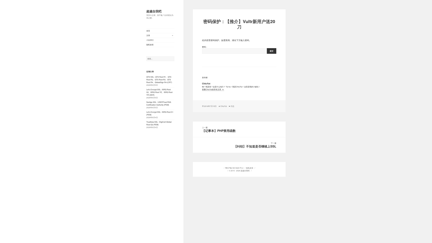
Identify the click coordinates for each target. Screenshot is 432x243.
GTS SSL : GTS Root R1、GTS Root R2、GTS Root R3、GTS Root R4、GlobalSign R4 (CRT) (159, 80)
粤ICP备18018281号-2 (234, 168)
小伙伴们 (150, 40)
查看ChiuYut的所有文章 (212, 89)
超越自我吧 (154, 11)
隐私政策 (150, 44)
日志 (232, 106)
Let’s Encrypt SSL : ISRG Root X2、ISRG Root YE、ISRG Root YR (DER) (159, 92)
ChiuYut (223, 106)
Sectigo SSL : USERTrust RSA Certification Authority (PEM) (158, 103)
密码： (205, 47)
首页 (148, 30)
